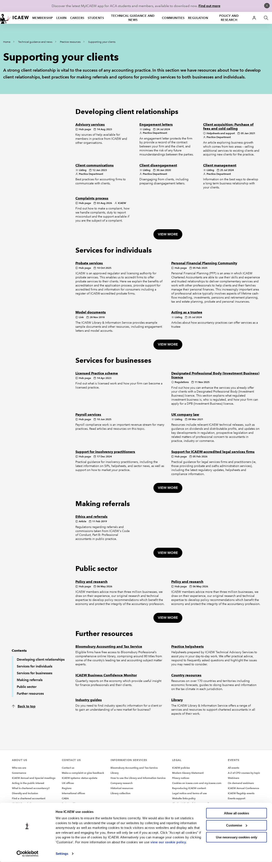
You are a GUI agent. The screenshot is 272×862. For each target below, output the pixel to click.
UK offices (68, 783)
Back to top (26, 706)
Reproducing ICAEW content (189, 788)
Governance (19, 772)
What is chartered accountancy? (31, 788)
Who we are (19, 767)
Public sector (27, 687)
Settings (62, 853)
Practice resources (70, 42)
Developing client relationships (41, 659)
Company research (121, 783)
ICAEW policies (181, 767)
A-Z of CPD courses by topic (244, 772)
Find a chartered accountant (28, 798)
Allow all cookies (236, 813)
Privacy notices (180, 777)
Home (6, 42)
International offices (73, 793)
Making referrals (29, 680)
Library (177, 700)
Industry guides (88, 700)
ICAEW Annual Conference (243, 788)
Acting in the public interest (28, 783)
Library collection (120, 793)
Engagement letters (156, 124)
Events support (236, 798)
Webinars (233, 777)
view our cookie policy (168, 842)
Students (96, 18)
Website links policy (184, 798)
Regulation (198, 18)
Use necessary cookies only (236, 837)
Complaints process (91, 198)
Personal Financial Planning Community (204, 263)
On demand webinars (241, 783)
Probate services (89, 263)
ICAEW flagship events (241, 793)
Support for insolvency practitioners (105, 452)
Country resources (186, 675)
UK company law (185, 415)
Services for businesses (34, 673)
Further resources (30, 693)
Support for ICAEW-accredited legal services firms (213, 452)
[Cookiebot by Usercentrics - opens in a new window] (27, 854)
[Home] (14, 18)
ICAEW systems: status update (79, 777)
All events (233, 767)
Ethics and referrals (91, 517)
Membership (42, 18)
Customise (234, 825)
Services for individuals (34, 666)
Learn (61, 18)
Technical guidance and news (133, 18)
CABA (65, 798)
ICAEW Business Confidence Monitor (106, 675)
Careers (77, 18)
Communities (173, 18)
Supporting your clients (101, 42)
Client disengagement (158, 165)
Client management (219, 165)
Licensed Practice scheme (96, 373)
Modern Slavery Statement (188, 772)
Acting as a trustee (186, 312)
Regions (66, 788)
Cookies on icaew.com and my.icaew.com (196, 783)
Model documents (90, 312)
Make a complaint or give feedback (83, 772)
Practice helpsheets (187, 646)
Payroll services (88, 415)
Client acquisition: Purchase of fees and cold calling (228, 126)
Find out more (209, 6)
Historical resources (121, 788)
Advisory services (90, 124)
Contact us (68, 767)
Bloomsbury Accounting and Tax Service (108, 646)
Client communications (94, 165)
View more (168, 234)
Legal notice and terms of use (189, 793)
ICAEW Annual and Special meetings (33, 777)
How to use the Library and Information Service (138, 777)
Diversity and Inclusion (25, 793)
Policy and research (229, 18)
